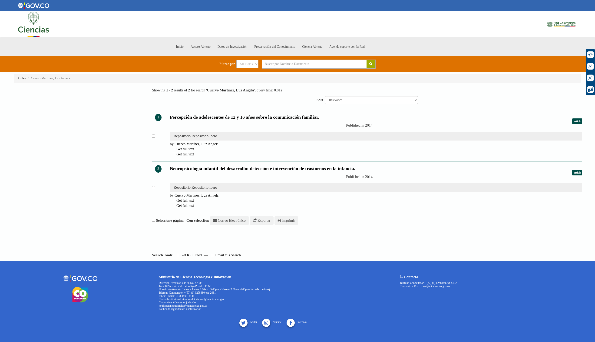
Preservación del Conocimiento (274, 46)
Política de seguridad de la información (180, 309)
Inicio (180, 46)
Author (22, 78)
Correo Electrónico (231, 220)
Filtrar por (227, 64)
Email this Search (227, 255)
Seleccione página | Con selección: (182, 220)
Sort (320, 100)
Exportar (263, 220)
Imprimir (288, 220)
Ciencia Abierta (312, 46)
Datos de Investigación (232, 46)
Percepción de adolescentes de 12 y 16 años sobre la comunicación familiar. (244, 117)
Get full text (184, 149)
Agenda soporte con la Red (347, 46)
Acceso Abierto (201, 46)
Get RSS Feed (191, 255)
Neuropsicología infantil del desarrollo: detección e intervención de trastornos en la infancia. (262, 168)
